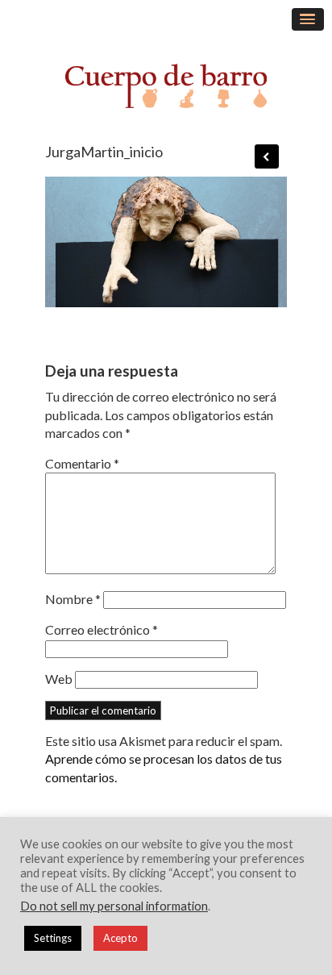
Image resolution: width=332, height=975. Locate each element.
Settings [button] (53, 937)
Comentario (82, 463)
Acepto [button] (120, 937)
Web (59, 678)
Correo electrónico (101, 629)
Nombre (73, 598)
